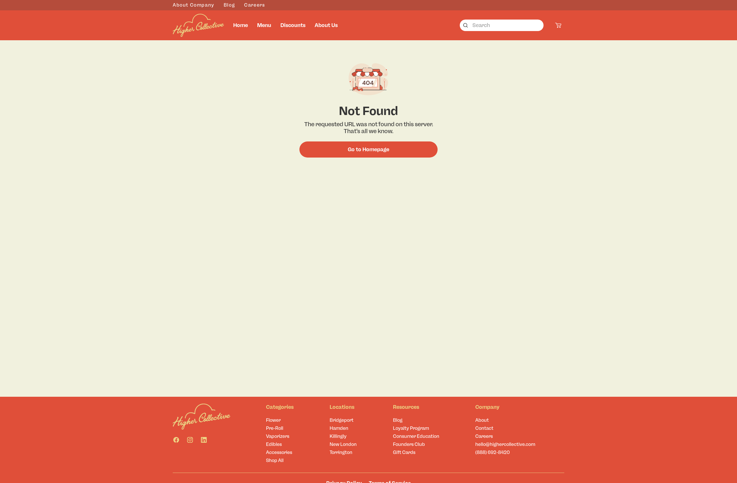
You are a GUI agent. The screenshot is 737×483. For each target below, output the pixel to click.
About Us (326, 25)
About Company (193, 5)
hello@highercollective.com (505, 444)
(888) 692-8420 (492, 452)
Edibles (274, 444)
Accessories (279, 452)
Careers (254, 5)
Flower (273, 420)
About (482, 420)
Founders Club (409, 444)
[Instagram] (190, 439)
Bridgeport (342, 420)
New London (343, 444)
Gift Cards (404, 452)
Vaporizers (277, 436)
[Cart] (558, 25)
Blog (229, 5)
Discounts (292, 25)
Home (240, 25)
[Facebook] (176, 439)
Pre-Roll (274, 428)
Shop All (275, 460)
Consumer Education (416, 436)
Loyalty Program (411, 428)
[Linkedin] (203, 439)
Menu (264, 25)
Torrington (341, 452)
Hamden (339, 428)
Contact (484, 428)
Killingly (338, 436)
